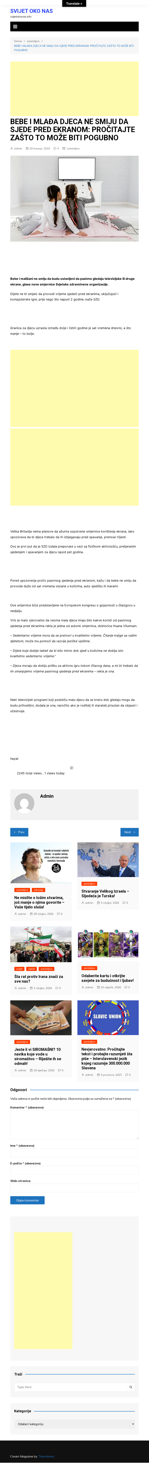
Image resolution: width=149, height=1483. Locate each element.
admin (18, 148)
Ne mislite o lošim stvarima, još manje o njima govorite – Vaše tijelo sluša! (39, 902)
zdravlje (38, 889)
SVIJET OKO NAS (31, 11)
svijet (19, 968)
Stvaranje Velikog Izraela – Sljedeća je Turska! (105, 893)
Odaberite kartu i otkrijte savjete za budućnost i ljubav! (107, 978)
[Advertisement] (74, 89)
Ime (22, 1145)
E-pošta (25, 1163)
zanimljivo (73, 148)
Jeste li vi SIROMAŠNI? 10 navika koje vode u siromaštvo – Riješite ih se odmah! (37, 1056)
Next (127, 832)
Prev (21, 832)
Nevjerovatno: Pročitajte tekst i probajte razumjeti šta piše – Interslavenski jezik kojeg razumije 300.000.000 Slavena (106, 1058)
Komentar (27, 1107)
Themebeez (46, 1456)
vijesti (31, 968)
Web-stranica (20, 1181)
